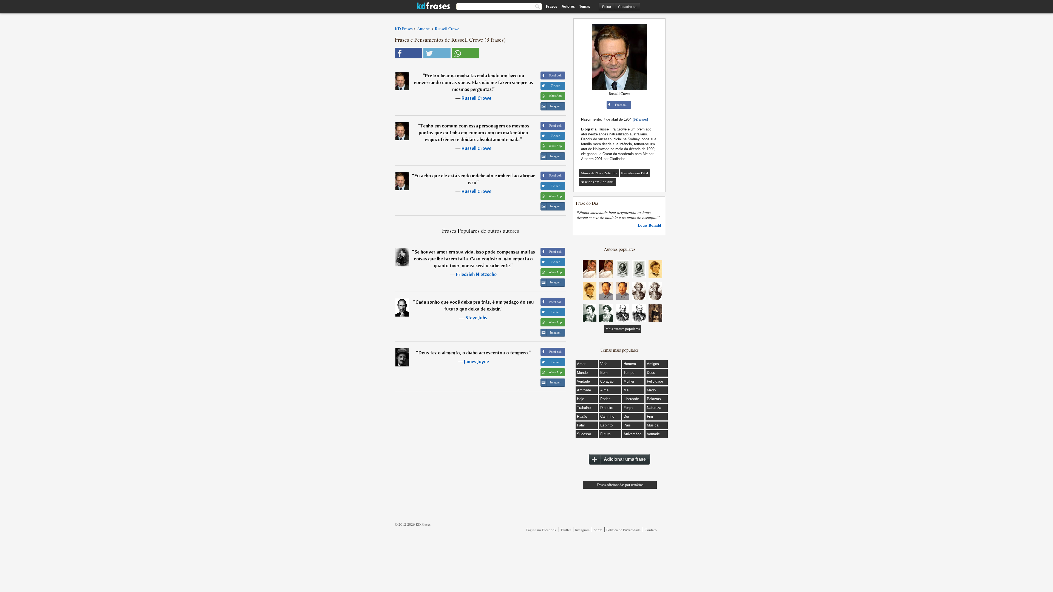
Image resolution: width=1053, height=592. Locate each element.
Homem (630, 364)
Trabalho (584, 408)
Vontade (653, 434)
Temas (584, 6)
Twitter (566, 529)
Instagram (582, 529)
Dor (626, 416)
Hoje (580, 399)
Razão (582, 416)
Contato (651, 529)
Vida (603, 364)
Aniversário (632, 434)
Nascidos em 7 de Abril (598, 182)
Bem (604, 373)
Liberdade (631, 399)
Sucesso (584, 434)
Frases (551, 6)
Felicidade (655, 381)
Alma (604, 390)
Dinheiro (606, 408)
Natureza (654, 408)
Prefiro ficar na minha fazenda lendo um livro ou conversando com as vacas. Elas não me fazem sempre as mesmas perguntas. (473, 82)
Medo (651, 390)
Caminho (607, 416)
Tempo (629, 373)
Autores (568, 6)
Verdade (583, 381)
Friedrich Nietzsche (476, 274)
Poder (605, 399)
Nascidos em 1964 (634, 173)
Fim (650, 416)
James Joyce (476, 361)
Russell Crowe (476, 98)
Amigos (653, 364)
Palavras (654, 399)
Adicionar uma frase (625, 459)
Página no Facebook (541, 529)
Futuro (605, 434)
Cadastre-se (627, 6)
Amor (581, 364)
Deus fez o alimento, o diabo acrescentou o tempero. (473, 352)
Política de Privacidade (623, 529)
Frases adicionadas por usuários (620, 485)
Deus (651, 373)
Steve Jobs (476, 317)
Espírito (606, 425)
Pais (627, 425)
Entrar (606, 6)
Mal (626, 390)
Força (628, 408)
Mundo (582, 373)
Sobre (598, 529)
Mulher (629, 381)
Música (652, 425)
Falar (581, 425)
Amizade (584, 390)
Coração (606, 381)
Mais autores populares (622, 329)
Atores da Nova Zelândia (599, 173)
